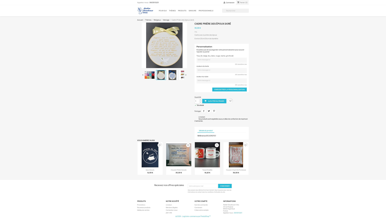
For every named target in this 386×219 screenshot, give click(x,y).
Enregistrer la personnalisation (229, 89)
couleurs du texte (203, 66)
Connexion (198, 207)
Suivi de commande (201, 205)
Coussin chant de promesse (236, 170)
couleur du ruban (202, 77)
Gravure (192, 11)
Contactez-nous (171, 210)
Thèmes (172, 11)
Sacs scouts (150, 170)
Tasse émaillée (207, 170)
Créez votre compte (201, 210)
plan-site (169, 213)
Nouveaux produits (143, 207)
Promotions (141, 205)
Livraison (169, 205)
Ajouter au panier (214, 101)
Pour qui (163, 11)
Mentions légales (172, 207)
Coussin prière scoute (178, 170)
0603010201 (154, 2)
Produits (182, 11)
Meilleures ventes (143, 210)
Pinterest (214, 111)
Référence (202, 136)
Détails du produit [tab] (206, 131)
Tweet (209, 111)
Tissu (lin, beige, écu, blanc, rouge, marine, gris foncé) (215, 56)
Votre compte (201, 201)
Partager (204, 111)
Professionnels (206, 11)
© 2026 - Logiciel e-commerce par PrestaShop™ (193, 216)
